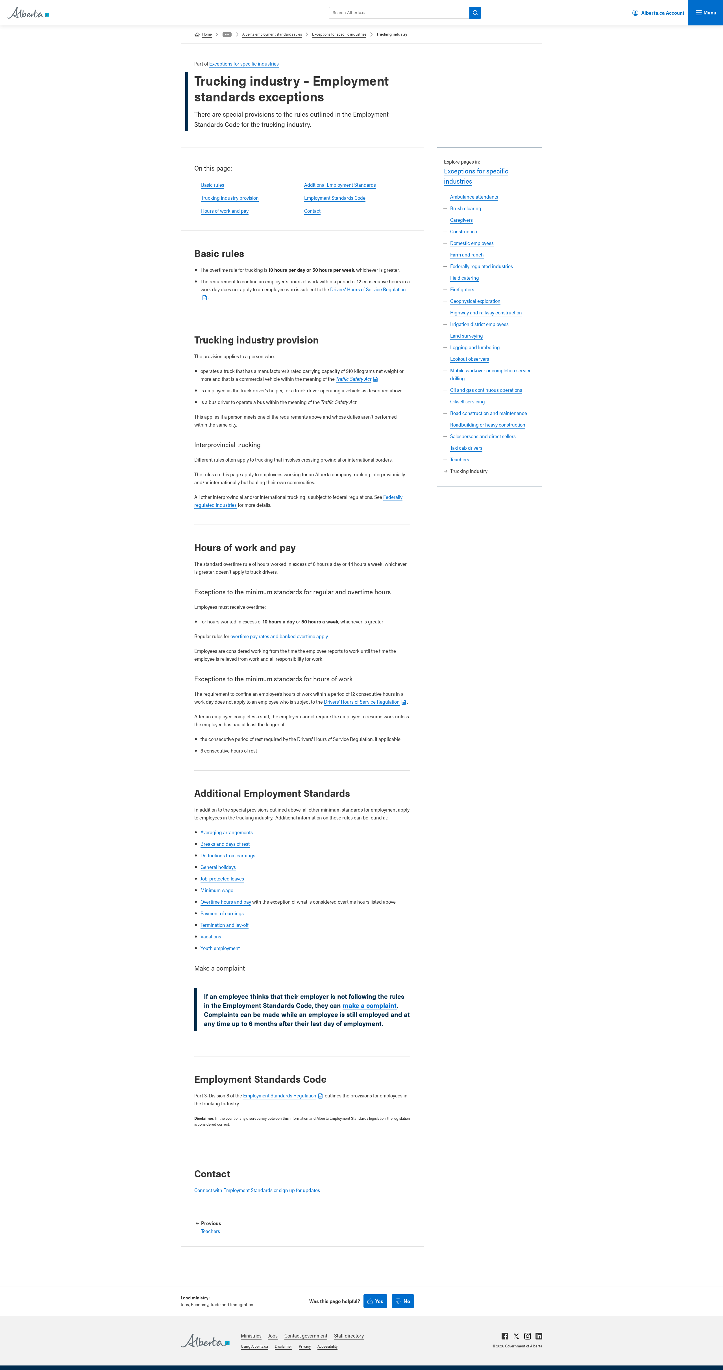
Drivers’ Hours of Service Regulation (362, 701)
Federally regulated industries (481, 265)
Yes (379, 1300)
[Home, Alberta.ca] (27, 13)
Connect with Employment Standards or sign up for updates (257, 1189)
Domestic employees (472, 242)
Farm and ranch (467, 254)
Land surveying (466, 335)
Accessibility (327, 1346)
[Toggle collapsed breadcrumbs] (227, 34)
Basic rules (212, 184)
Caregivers (461, 219)
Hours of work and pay (225, 210)
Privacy (305, 1346)
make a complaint (370, 1005)
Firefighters (462, 289)
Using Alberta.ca (254, 1346)
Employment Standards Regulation (279, 1095)
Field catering (464, 277)
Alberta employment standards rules (272, 34)
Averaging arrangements (227, 832)
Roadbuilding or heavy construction (487, 424)
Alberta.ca (205, 1340)
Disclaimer (283, 1346)
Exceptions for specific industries (339, 34)
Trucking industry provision (230, 197)
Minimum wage (217, 889)
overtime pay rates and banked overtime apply (279, 636)
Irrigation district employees (479, 323)
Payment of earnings (222, 913)
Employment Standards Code (334, 197)
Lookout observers (469, 358)
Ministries (251, 1335)
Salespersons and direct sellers (483, 436)
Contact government (305, 1335)
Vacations (211, 936)
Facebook (505, 1336)
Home (207, 34)
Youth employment (220, 947)
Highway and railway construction (486, 312)
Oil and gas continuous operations (486, 389)
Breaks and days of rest (225, 843)
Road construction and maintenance (488, 412)
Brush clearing (465, 208)
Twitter (516, 1336)
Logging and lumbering (475, 347)
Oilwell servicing (467, 401)
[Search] (475, 13)
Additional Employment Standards (340, 184)
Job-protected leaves (222, 878)
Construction (463, 231)
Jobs (273, 1335)
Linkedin (538, 1336)
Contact (312, 210)
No (407, 1300)
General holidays (218, 866)
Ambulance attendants (474, 196)
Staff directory (349, 1335)
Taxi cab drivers (466, 447)
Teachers (459, 459)
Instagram (527, 1336)
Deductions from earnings (228, 855)
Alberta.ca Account (662, 12)
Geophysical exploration (475, 300)
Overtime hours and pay (226, 901)
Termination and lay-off (225, 924)
